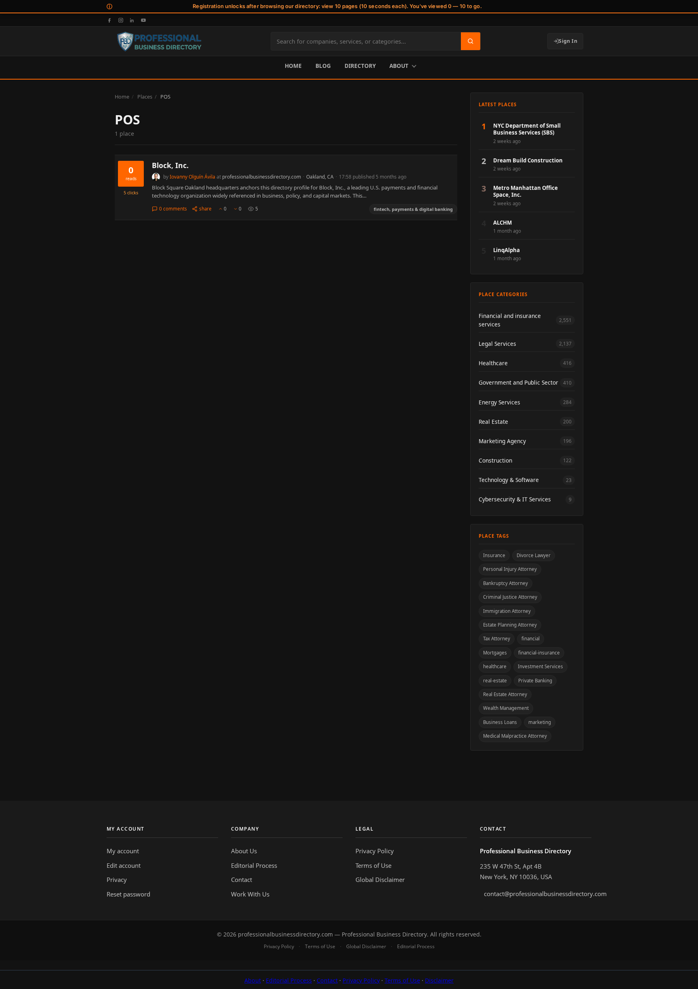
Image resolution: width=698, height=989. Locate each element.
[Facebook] (109, 20)
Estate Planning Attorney (510, 625)
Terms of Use (373, 865)
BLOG (323, 65)
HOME (293, 65)
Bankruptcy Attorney (505, 583)
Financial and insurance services (510, 320)
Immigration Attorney (507, 611)
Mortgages (495, 653)
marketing (539, 722)
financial (530, 639)
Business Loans (500, 722)
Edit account (124, 865)
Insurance (494, 555)
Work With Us (250, 894)
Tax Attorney (496, 639)
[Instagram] (121, 20)
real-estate (495, 681)
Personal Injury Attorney (510, 569)
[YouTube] (143, 20)
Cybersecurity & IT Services (515, 499)
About (252, 980)
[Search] (470, 41)
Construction (495, 460)
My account (123, 851)
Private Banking (535, 681)
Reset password (128, 894)
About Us (244, 851)
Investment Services (540, 666)
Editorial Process (254, 865)
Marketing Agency (502, 441)
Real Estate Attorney (505, 694)
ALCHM (502, 222)
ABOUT (398, 65)
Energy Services (499, 402)
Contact (241, 879)
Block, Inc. (170, 165)
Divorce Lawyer (534, 555)
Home (122, 96)
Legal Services (497, 343)
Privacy (117, 879)
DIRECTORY (360, 65)
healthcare (495, 666)
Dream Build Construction (528, 160)
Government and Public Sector (518, 383)
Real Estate (493, 421)
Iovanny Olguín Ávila (192, 176)
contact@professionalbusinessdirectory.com (537, 894)
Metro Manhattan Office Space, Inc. (525, 192)
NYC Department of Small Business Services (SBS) (527, 129)
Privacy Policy (374, 851)
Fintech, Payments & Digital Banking (413, 209)
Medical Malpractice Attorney (515, 736)
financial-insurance (539, 653)
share (205, 209)
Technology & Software (509, 480)
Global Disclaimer (380, 879)
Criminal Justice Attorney (510, 597)
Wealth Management (506, 708)
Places (144, 96)
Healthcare (493, 363)
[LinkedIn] (132, 20)
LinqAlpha (506, 250)
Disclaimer (439, 980)
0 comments (173, 209)
